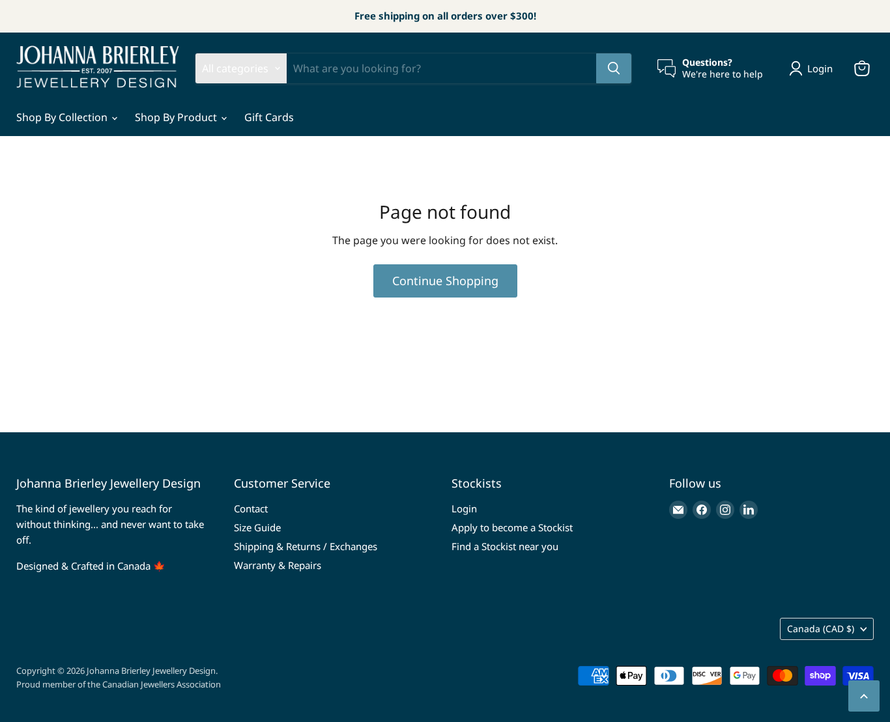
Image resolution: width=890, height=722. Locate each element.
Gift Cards (269, 117)
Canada (820, 628)
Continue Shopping (445, 280)
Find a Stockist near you (505, 546)
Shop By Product (177, 117)
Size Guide (257, 527)
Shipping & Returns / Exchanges (305, 546)
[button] (813, 68)
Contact (251, 508)
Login (464, 508)
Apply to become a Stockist (512, 527)
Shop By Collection (63, 117)
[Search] (613, 68)
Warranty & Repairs (277, 565)
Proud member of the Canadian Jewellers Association (118, 684)
